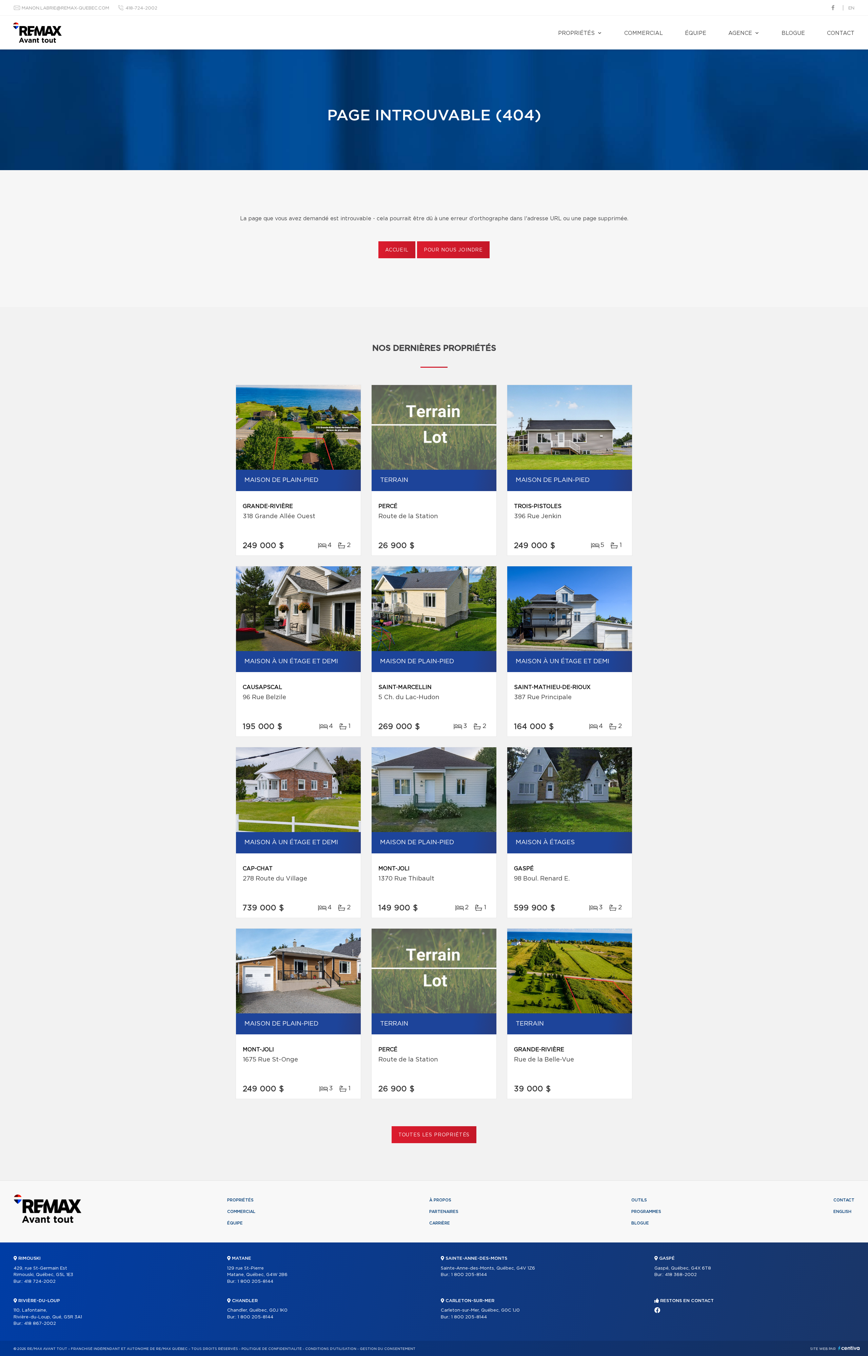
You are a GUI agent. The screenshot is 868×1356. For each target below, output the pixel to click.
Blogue (793, 33)
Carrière (439, 1223)
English (842, 1212)
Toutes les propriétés (434, 1135)
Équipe (695, 33)
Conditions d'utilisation (330, 1349)
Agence (740, 33)
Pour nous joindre (453, 250)
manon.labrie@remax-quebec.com (65, 8)
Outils (639, 1200)
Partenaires (443, 1212)
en (851, 8)
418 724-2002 (40, 1281)
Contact (840, 33)
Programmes (646, 1212)
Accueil (397, 250)
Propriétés (576, 33)
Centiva (849, 1348)
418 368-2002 (681, 1275)
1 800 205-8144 (255, 1281)
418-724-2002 (141, 8)
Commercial (643, 33)
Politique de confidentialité (271, 1349)
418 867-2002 (40, 1323)
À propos (440, 1200)
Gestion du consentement (387, 1349)
